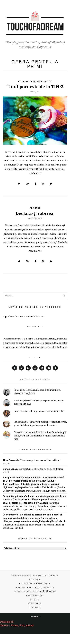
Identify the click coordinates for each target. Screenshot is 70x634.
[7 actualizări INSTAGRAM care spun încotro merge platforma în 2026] (6, 403)
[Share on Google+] (27, 183)
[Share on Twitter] (19, 183)
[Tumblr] (55, 367)
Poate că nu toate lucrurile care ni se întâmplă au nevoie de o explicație (37, 391)
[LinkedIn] (35, 367)
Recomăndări (35, 595)
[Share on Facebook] (35, 183)
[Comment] (51, 183)
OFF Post (35, 607)
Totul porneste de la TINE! (35, 86)
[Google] (28, 367)
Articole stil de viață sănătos (35, 591)
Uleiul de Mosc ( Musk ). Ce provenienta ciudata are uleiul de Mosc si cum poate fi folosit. (34, 489)
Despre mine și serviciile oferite (35, 575)
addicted (35, 208)
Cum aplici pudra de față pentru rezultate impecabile (39, 411)
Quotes (35, 599)
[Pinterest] (41, 367)
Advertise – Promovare (35, 583)
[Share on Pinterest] (43, 183)
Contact (35, 579)
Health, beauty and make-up (35, 587)
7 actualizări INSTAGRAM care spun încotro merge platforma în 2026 (38, 402)
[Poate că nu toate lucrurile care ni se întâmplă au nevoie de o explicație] (6, 392)
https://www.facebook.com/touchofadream (23, 316)
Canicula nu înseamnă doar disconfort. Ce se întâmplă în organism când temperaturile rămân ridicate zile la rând (40, 435)
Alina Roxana (10, 460)
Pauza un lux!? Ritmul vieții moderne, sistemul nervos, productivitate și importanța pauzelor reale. (40, 423)
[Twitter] (21, 367)
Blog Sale (35, 603)
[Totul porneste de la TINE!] (35, 142)
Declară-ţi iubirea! (35, 213)
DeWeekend (6, 621)
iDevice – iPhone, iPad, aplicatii (16, 625)
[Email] (48, 367)
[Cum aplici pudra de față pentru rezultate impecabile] (6, 413)
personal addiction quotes (35, 81)
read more (34, 173)
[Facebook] (14, 367)
